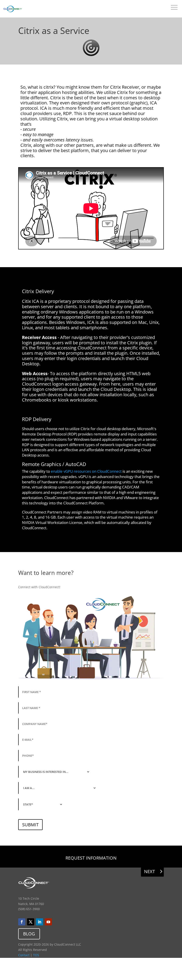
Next (149, 871)
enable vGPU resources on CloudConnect (86, 471)
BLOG (29, 934)
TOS (36, 955)
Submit (30, 825)
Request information (91, 858)
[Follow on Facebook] (21, 921)
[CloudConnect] (12, 9)
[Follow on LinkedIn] (39, 921)
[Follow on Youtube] (48, 921)
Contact (24, 955)
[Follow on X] (30, 921)
